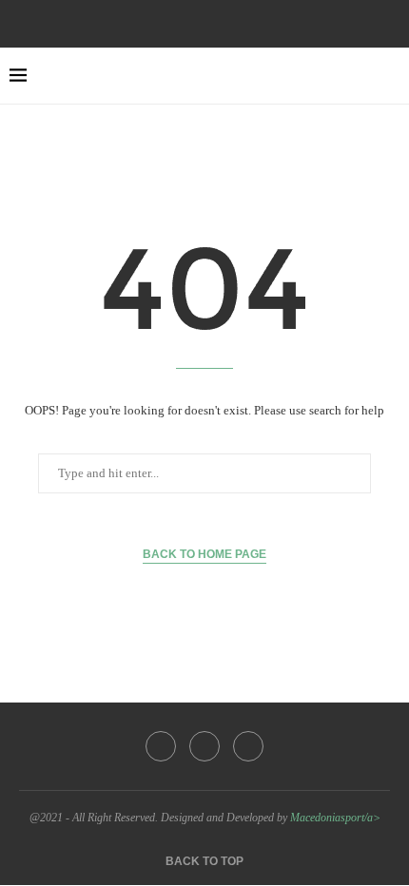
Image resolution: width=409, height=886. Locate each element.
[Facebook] (179, 21)
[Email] (230, 21)
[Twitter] (204, 21)
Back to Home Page (204, 554)
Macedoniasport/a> (335, 817)
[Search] (389, 76)
